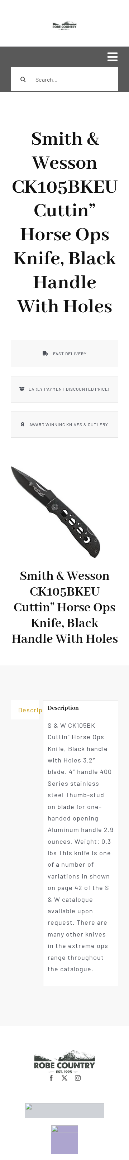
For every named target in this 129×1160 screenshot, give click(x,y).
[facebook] (51, 1078)
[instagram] (78, 1078)
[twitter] (65, 1078)
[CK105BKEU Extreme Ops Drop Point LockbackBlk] (55, 512)
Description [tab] (28, 710)
